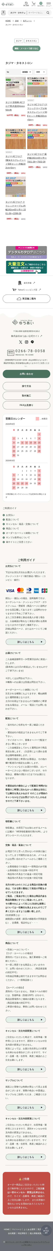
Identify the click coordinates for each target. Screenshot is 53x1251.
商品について (12, 528)
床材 (17, 21)
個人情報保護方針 (37, 1233)
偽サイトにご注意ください (19, 542)
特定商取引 (22, 1233)
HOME (8, 21)
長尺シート (27, 21)
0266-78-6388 (26, 355)
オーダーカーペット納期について (22, 533)
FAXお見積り (26, 405)
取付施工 (26, 395)
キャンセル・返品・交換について (22, 524)
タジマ (19, 41)
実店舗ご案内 (29, 298)
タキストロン (31, 41)
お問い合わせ (26, 374)
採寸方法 (26, 386)
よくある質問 (29, 1229)
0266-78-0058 (30, 351)
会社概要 (12, 1233)
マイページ (16, 1229)
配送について (12, 519)
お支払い (10, 515)
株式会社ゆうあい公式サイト (25, 336)
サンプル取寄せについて (18, 537)
